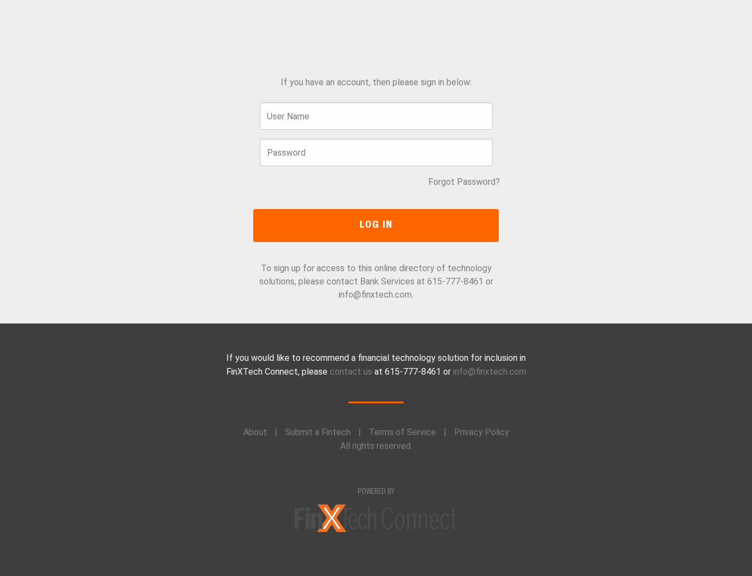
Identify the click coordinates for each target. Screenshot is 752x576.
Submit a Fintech (318, 432)
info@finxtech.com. (376, 294)
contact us (351, 371)
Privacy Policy (481, 432)
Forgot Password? (464, 182)
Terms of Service (402, 432)
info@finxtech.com (489, 371)
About (255, 432)
